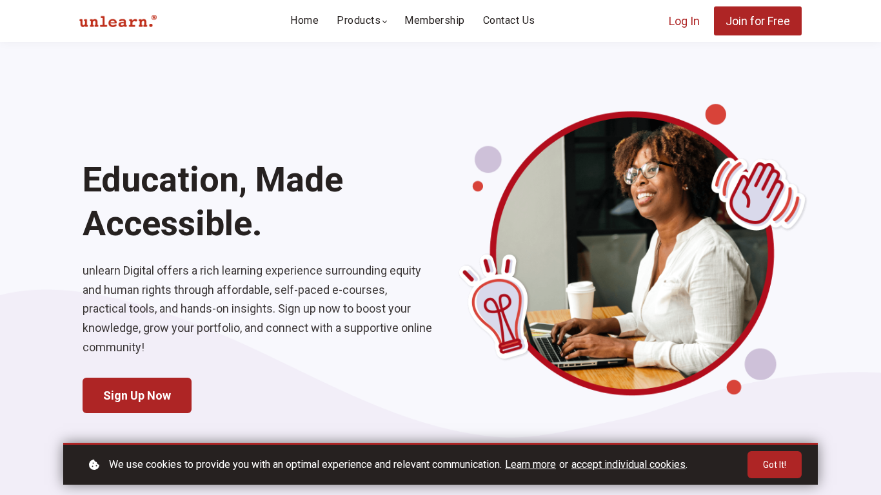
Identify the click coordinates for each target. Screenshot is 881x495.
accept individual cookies (628, 464)
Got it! (774, 465)
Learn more (530, 464)
